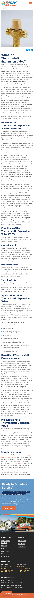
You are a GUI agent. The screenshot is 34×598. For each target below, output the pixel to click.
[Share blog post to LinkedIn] (32, 50)
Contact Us (5, 561)
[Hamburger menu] (30, 3)
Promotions (21, 543)
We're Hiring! (22, 540)
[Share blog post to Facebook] (27, 50)
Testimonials (22, 546)
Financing (4, 545)
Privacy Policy (5, 556)
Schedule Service (9, 508)
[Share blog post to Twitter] (29, 50)
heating (16, 463)
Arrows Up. (23, 596)
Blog (2, 548)
